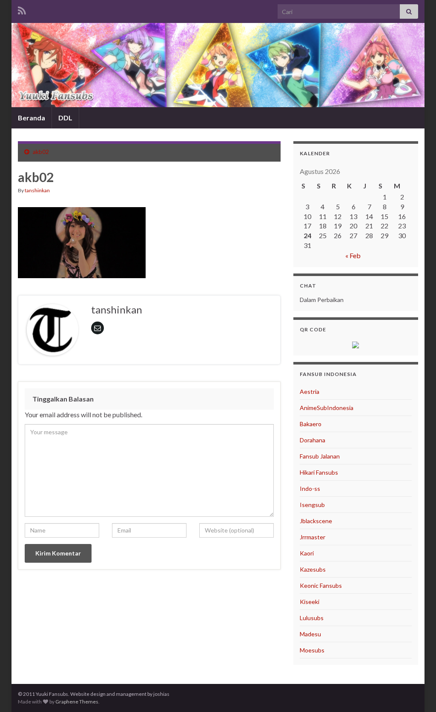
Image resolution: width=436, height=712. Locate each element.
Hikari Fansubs (319, 472)
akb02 (41, 151)
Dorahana (312, 440)
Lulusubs (312, 617)
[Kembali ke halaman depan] (218, 65)
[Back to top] (416, 692)
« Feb (353, 255)
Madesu (310, 634)
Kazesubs (313, 569)
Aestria (309, 391)
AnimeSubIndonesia (326, 407)
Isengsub (312, 504)
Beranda (31, 118)
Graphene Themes (76, 701)
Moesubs (312, 650)
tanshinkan (37, 190)
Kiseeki (309, 601)
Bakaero (310, 423)
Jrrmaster (312, 537)
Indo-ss (310, 488)
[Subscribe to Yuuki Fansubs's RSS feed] (22, 9)
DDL (65, 118)
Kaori (307, 553)
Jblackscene (316, 520)
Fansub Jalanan (320, 456)
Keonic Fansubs (321, 585)
